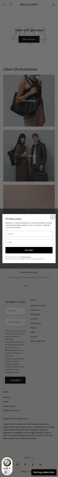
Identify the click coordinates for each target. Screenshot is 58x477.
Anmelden (29, 250)
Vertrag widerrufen (43, 472)
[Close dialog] (53, 217)
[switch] (7, 472)
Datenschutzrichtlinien (25, 257)
